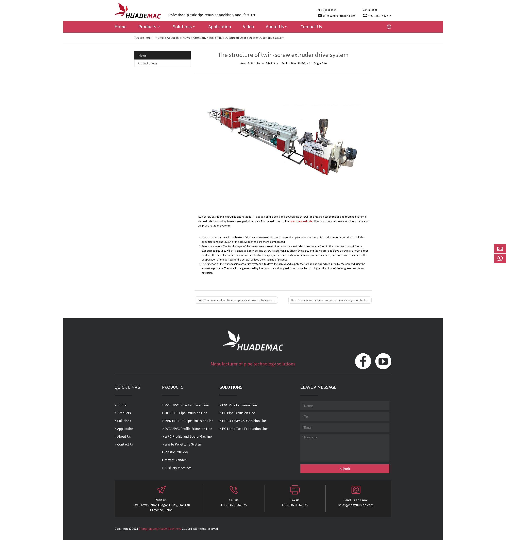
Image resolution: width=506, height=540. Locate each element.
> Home (120, 405)
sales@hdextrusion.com (339, 16)
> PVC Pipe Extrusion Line (238, 405)
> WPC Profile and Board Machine (187, 436)
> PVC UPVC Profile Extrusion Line (187, 428)
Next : (331, 300)
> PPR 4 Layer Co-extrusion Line (243, 420)
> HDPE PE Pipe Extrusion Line (184, 413)
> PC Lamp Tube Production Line (243, 428)
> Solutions (123, 420)
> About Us (123, 436)
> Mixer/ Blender (174, 460)
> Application (124, 428)
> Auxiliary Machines (177, 467)
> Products (123, 413)
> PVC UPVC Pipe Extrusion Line (185, 405)
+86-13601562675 (379, 16)
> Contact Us (124, 444)
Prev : (238, 300)
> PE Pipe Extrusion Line (237, 413)
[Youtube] (383, 361)
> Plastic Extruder (175, 452)
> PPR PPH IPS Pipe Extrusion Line (187, 420)
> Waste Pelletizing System (182, 444)
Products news (147, 63)
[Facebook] (363, 361)
